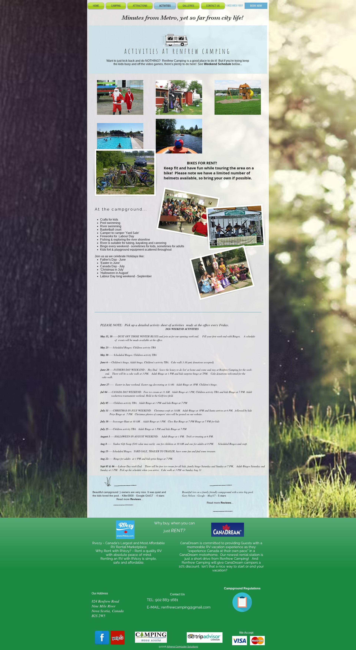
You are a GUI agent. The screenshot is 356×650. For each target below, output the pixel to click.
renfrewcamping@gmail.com (185, 607)
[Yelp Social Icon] (118, 638)
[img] (239, 640)
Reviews (135, 499)
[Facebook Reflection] (102, 638)
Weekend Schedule (217, 64)
